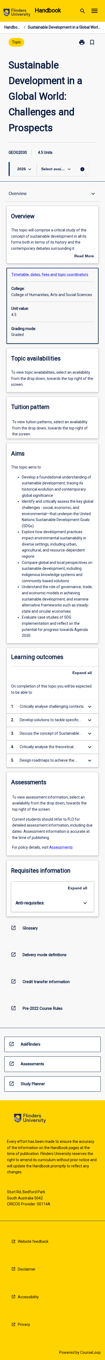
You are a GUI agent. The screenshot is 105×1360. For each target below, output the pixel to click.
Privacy (24, 1324)
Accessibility (28, 1297)
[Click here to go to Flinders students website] (17, 13)
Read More (84, 256)
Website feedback (33, 1241)
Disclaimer (27, 1269)
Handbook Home (13, 27)
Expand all (82, 673)
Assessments (61, 847)
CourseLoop (90, 1352)
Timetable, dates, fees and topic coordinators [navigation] (49, 274)
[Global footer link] (30, 1119)
